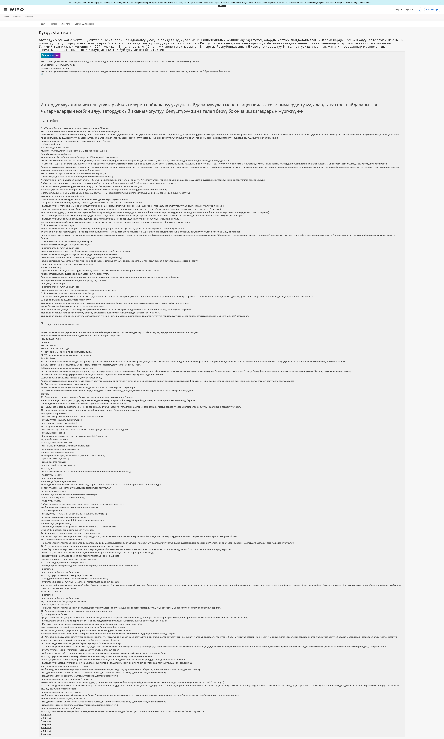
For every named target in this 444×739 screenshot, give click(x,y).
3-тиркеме (46, 721)
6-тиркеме (46, 731)
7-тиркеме (46, 734)
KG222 (67, 33)
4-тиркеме (46, 724)
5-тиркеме (46, 727)
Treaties (53, 24)
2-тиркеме (46, 718)
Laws (43, 24)
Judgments (65, 24)
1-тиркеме (46, 714)
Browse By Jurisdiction (84, 24)
